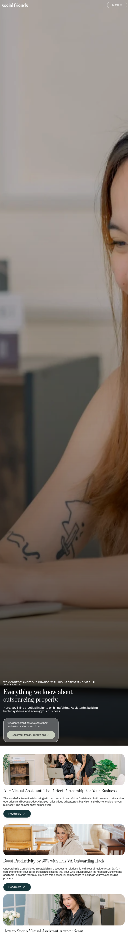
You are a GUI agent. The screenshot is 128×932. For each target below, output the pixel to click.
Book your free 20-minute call (29, 735)
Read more (14, 814)
